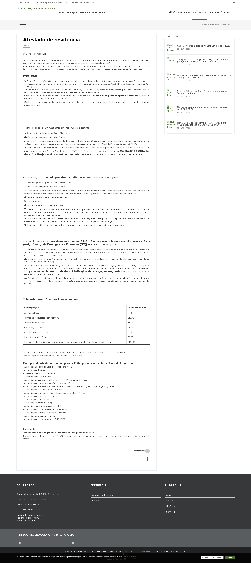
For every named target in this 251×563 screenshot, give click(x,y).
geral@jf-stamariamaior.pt (53, 3)
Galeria (95, 500)
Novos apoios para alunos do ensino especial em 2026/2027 (202, 108)
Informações (217, 12)
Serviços (170, 512)
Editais (169, 500)
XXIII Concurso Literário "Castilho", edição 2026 (203, 46)
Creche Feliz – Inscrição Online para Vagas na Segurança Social (202, 92)
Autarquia (200, 12)
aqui (97, 352)
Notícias (226, 25)
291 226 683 (24, 3)
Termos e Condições (142, 551)
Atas (168, 495)
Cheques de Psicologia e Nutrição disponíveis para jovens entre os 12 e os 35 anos (202, 61)
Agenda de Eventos (102, 495)
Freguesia (185, 12)
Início (204, 25)
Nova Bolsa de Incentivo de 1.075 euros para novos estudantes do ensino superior (201, 124)
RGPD (133, 144)
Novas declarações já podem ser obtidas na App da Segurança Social (204, 76)
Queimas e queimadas (83, 3)
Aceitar (230, 557)
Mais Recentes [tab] (175, 36)
